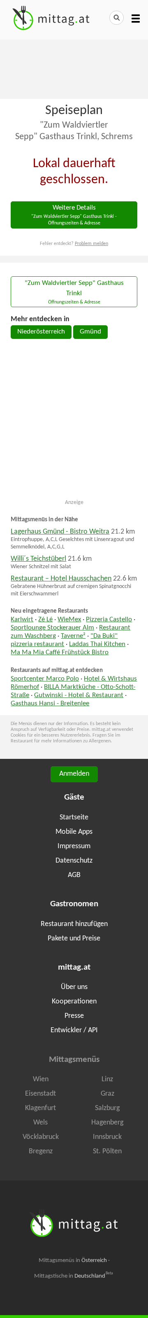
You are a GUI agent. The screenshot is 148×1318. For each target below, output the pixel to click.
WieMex (69, 619)
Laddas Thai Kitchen (97, 644)
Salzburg (107, 1108)
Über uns (74, 987)
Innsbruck (107, 1137)
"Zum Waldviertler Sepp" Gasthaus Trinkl (74, 292)
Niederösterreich (41, 332)
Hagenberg (107, 1122)
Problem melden (91, 243)
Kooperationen (74, 1001)
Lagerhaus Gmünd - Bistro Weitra (60, 531)
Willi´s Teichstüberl (38, 558)
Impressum (74, 846)
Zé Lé (45, 619)
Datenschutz (74, 860)
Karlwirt (22, 619)
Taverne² (73, 636)
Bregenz (41, 1151)
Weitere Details (74, 215)
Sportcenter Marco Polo (45, 679)
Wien (41, 1079)
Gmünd (90, 332)
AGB (74, 875)
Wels (40, 1122)
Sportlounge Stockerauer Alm (52, 628)
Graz (107, 1093)
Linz (107, 1079)
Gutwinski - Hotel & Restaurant (78, 695)
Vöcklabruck (41, 1137)
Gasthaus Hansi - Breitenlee (50, 703)
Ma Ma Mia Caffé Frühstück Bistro (60, 652)
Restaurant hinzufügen (74, 924)
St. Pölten (107, 1151)
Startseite (74, 817)
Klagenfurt (40, 1108)
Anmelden (74, 773)
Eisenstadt (40, 1093)
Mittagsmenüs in (73, 1260)
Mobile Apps (74, 831)
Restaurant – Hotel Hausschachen (61, 578)
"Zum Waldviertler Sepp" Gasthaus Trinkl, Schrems (74, 131)
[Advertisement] (74, 68)
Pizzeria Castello (109, 619)
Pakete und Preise (74, 938)
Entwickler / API (74, 1030)
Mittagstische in (73, 1276)
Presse (74, 1015)
